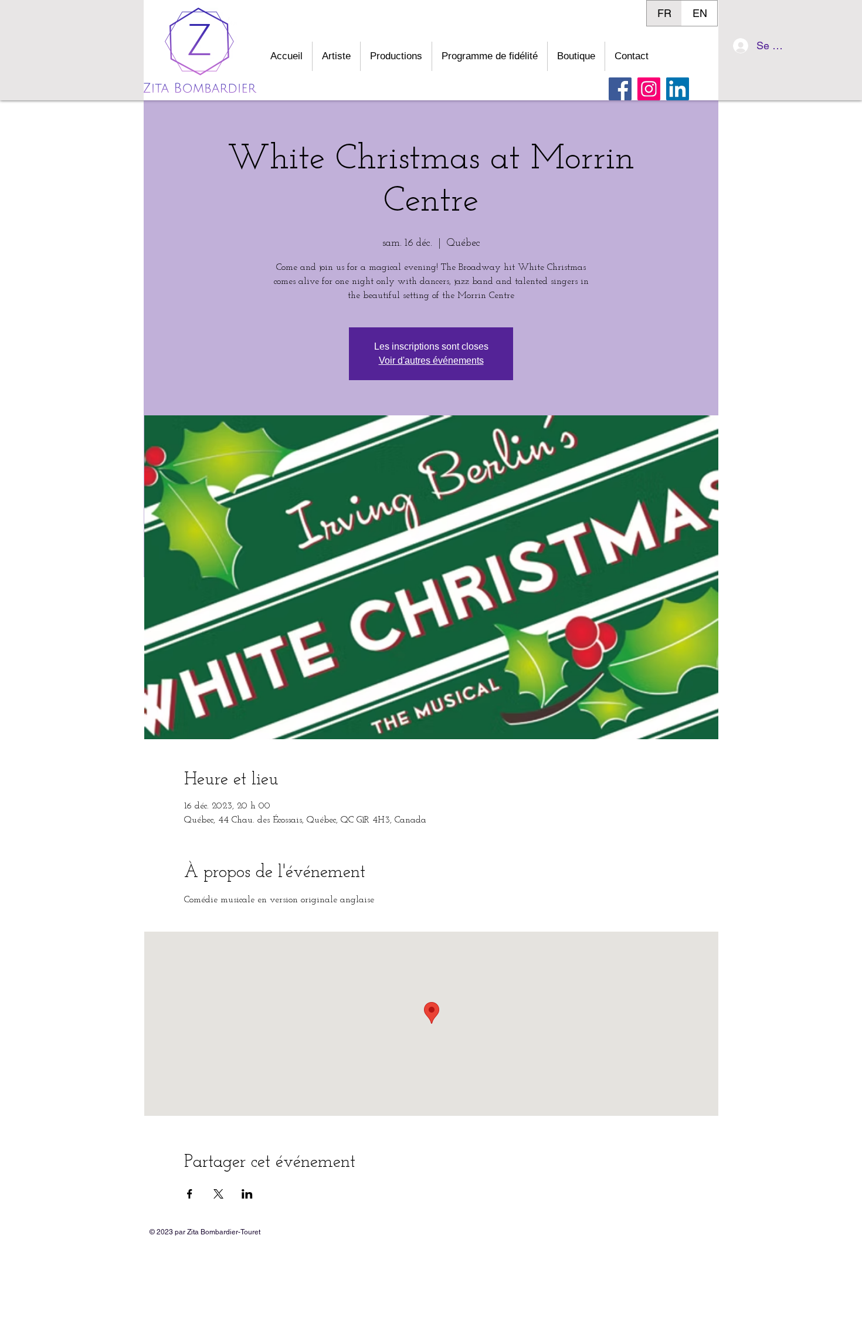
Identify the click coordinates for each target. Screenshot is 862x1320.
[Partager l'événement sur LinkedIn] (247, 1194)
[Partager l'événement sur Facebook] (189, 1194)
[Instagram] (648, 88)
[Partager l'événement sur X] (218, 1194)
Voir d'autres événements (431, 360)
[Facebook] (620, 88)
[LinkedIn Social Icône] (677, 88)
